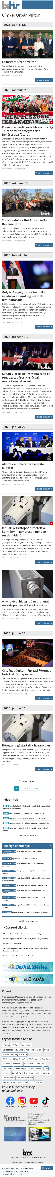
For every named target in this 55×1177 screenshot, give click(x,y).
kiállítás (14, 1045)
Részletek (17, 1174)
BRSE (39, 1050)
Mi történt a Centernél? (12, 943)
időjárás (6, 1063)
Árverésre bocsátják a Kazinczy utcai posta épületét (29, 823)
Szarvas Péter (9, 1077)
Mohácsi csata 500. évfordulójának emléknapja (30, 912)
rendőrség (7, 1068)
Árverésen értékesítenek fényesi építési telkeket (27, 818)
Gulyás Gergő (23, 694)
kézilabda (17, 1063)
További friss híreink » (27, 835)
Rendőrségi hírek (25, 1077)
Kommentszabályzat (34, 1162)
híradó (6, 1045)
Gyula (46, 1050)
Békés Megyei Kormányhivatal (28, 1068)
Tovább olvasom (43, 80)
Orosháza (46, 1059)
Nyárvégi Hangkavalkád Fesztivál (24, 858)
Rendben (46, 1168)
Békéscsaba (34, 1059)
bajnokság (16, 1073)
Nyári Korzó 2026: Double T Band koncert (32, 885)
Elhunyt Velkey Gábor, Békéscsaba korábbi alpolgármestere (26, 934)
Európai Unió (36, 1082)
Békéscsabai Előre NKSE (35, 1063)
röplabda (30, 1050)
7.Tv (46, 1068)
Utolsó (36, 788)
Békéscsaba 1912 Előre (13, 1050)
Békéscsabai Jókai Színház (14, 1059)
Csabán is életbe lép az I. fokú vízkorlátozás (19, 956)
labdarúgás (26, 1045)
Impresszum (17, 1162)
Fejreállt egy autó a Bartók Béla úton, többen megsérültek (25, 939)
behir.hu (21, 75)
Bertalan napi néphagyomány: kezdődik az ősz (27, 813)
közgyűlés (47, 1073)
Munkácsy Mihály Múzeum (15, 1054)
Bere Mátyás (22, 558)
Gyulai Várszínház (32, 1073)
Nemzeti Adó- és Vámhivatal (15, 1082)
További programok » (27, 921)
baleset (6, 1073)
